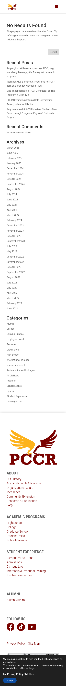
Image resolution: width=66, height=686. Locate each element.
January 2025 (14, 163)
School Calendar (17, 540)
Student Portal (16, 536)
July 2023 (12, 246)
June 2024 (12, 199)
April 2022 (12, 293)
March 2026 (13, 147)
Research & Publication (22, 501)
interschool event (16, 365)
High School (13, 354)
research (11, 380)
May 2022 (12, 287)
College (11, 328)
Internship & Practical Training (26, 571)
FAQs (10, 505)
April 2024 (12, 210)
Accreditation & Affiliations (24, 483)
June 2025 (12, 153)
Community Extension (21, 496)
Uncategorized (14, 401)
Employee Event (15, 339)
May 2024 (12, 204)
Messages (13, 492)
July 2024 (12, 194)
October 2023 (14, 236)
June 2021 (12, 308)
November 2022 (15, 262)
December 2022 (15, 256)
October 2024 (14, 179)
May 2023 (12, 251)
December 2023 (15, 225)
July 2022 (12, 282)
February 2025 (14, 158)
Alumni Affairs (16, 600)
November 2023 (15, 230)
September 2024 (16, 184)
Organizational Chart (20, 487)
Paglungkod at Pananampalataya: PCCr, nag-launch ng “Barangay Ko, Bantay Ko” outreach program (30, 72)
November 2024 (15, 173)
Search (54, 52)
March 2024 (13, 215)
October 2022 (14, 267)
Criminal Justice (15, 334)
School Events (14, 386)
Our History (14, 479)
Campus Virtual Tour (20, 558)
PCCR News (13, 375)
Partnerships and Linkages (21, 370)
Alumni (10, 323)
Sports (10, 391)
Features (11, 344)
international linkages (18, 360)
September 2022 (16, 272)
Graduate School (17, 531)
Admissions (14, 562)
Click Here (29, 674)
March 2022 (13, 298)
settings (30, 668)
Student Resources (19, 575)
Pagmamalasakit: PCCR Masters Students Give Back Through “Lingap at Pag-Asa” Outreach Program (32, 113)
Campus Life (15, 566)
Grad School (13, 349)
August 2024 (13, 189)
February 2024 (14, 220)
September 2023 (16, 241)
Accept (10, 680)
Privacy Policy (16, 643)
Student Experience (17, 396)
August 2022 (13, 277)
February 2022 (14, 303)
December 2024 (15, 168)
